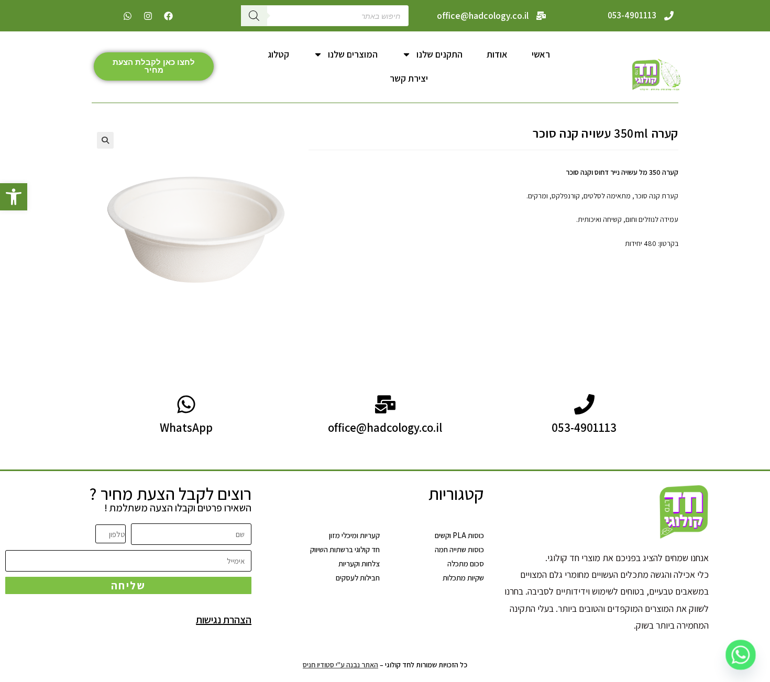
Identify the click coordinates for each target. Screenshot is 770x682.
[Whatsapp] (127, 16)
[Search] (254, 15)
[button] (13, 196)
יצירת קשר (409, 78)
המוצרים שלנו (353, 54)
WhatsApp (186, 427)
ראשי (541, 54)
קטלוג (278, 54)
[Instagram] (148, 16)
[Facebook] (168, 16)
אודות (497, 54)
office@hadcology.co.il (483, 15)
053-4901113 (632, 15)
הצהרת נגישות (223, 620)
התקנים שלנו (439, 54)
